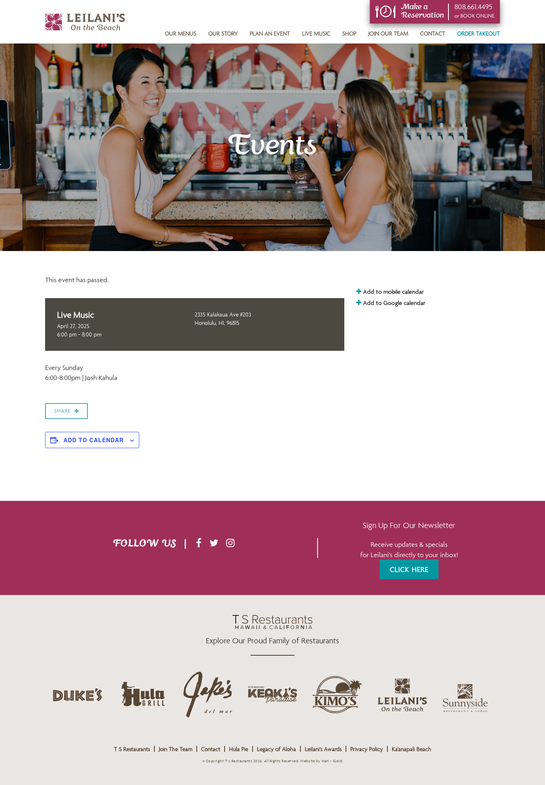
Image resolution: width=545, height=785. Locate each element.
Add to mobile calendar (392, 291)
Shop (349, 33)
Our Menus (180, 33)
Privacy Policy (366, 749)
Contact (432, 33)
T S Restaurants (132, 749)
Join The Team (175, 749)
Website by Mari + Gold (321, 761)
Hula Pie (238, 749)
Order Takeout (478, 33)
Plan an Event (270, 33)
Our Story (223, 33)
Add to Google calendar (393, 302)
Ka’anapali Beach (411, 749)
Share (62, 410)
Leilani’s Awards (323, 749)
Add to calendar (93, 440)
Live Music (316, 33)
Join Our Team (388, 33)
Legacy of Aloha (276, 749)
